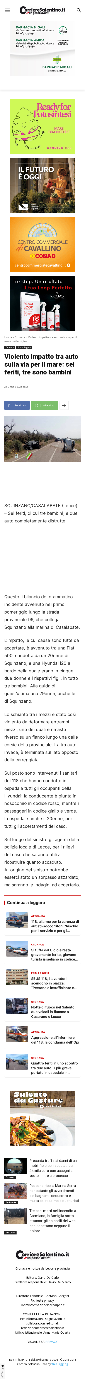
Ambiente (11, 1202)
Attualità (10, 1232)
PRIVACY (51, 1342)
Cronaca (20, 337)
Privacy (2, 1373)
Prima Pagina (24, 347)
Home (8, 337)
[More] (64, 405)
